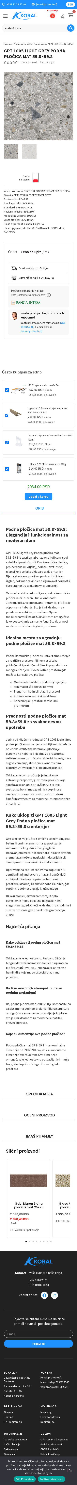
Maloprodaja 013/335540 (54, 1382)
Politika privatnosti (51, 1479)
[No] (70, 1470)
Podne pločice (40, 43)
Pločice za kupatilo (23, 43)
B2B (70, 4)
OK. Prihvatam (25, 1479)
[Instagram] (54, 1295)
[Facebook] (44, 1295)
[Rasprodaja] (52, 16)
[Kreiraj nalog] (62, 16)
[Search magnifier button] (70, 28)
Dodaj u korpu (38, 496)
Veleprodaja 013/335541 (54, 1387)
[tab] (38, 508)
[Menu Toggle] (5, 15)
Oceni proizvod (29, 62)
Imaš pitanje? (47, 62)
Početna (8, 43)
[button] (49, 295)
